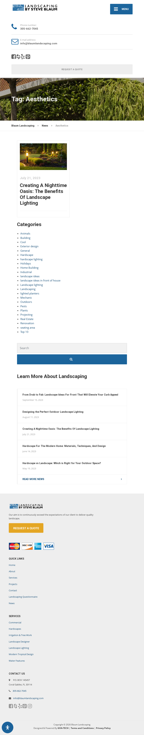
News (12, 603)
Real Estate (26, 319)
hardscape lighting (31, 259)
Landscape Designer (19, 641)
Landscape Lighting (19, 647)
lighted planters (29, 293)
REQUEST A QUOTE (72, 69)
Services (13, 577)
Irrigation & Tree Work (20, 635)
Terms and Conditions (82, 728)
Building (25, 238)
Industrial (26, 272)
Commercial (15, 622)
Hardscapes (15, 628)
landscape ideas (30, 276)
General (25, 250)
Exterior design (29, 246)
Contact (13, 590)
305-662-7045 (19, 690)
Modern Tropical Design (21, 654)
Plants (24, 310)
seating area (27, 327)
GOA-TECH (63, 728)
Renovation (27, 323)
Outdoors (26, 302)
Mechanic (26, 297)
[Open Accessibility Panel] (7, 727)
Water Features (17, 660)
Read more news (33, 479)
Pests (23, 306)
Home (12, 565)
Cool (23, 242)
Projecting (26, 314)
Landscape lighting (31, 285)
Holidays (25, 263)
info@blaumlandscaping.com (28, 698)
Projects (13, 584)
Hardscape (26, 255)
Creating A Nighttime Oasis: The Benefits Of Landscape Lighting (43, 194)
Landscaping (27, 289)
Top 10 (24, 332)
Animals (25, 233)
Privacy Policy (103, 728)
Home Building (29, 267)
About (12, 571)
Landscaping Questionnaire (23, 596)
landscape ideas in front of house (40, 280)
